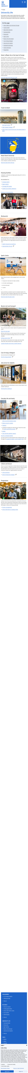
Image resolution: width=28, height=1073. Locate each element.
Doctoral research (7, 1006)
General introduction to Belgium (8, 474)
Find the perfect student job (6, 388)
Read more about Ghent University (7, 162)
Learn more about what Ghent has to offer (9, 77)
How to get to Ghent (6, 125)
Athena (5, 1039)
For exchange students (8, 996)
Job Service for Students (8, 1031)
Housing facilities (7, 1023)
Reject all (21, 1071)
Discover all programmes (7, 507)
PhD (22, 439)
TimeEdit (5, 1043)
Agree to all (7, 1071)
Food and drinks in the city (7, 246)
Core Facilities (6, 1012)
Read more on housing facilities (7, 192)
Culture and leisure (6, 472)
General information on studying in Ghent (10, 509)
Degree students (5, 184)
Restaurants (6, 1025)
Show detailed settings (5, 1068)
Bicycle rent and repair (5, 331)
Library (5, 1041)
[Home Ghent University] (5, 3)
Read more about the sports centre (8, 296)
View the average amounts (6, 357)
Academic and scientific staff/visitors (9, 188)
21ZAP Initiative (6, 1014)
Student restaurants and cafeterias (9, 244)
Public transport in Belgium (7, 127)
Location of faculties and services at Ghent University (11, 343)
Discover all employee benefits (7, 435)
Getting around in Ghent (5, 338)
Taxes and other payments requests (9, 433)
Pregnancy (4, 425)
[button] (24, 2)
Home (4, 9)
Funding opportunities (8, 1008)
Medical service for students (7, 423)
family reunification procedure (9, 429)
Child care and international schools (9, 421)
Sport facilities (6, 1027)
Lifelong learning (7, 998)
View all (5, 1001)
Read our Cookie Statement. (18, 1068)
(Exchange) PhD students (7, 186)
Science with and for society (9, 1010)
